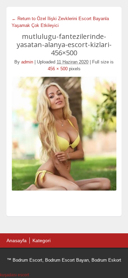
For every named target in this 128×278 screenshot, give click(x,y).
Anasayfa (16, 240)
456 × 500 (58, 68)
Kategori (41, 240)
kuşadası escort (14, 275)
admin (27, 61)
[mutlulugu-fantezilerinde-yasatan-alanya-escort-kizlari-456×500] (64, 133)
